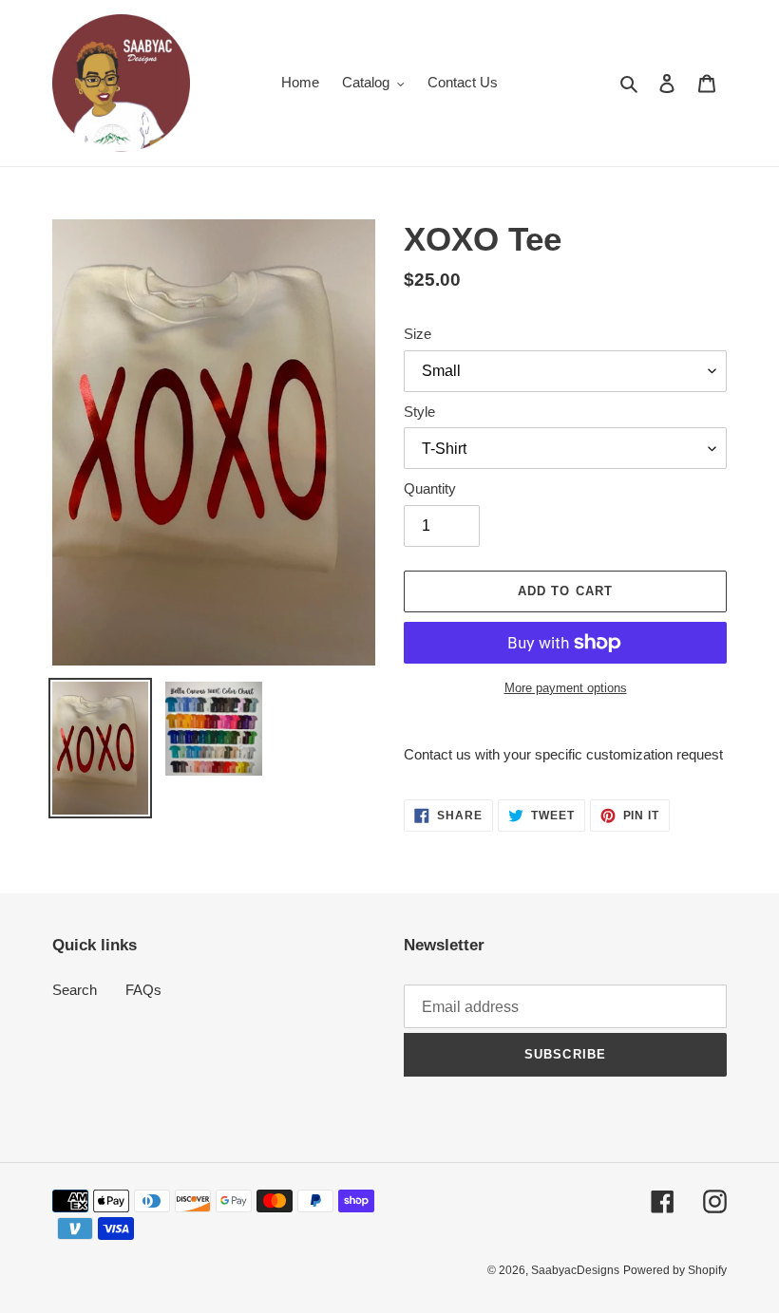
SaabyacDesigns (575, 1270)
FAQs (143, 990)
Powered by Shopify (675, 1270)
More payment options (565, 688)
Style (419, 411)
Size (417, 334)
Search (74, 990)
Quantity (430, 488)
